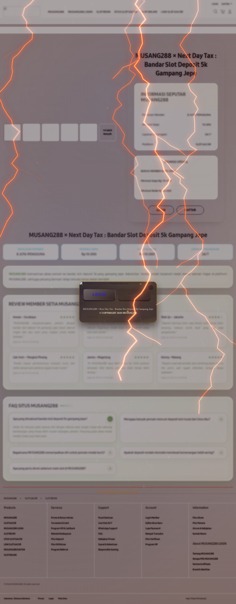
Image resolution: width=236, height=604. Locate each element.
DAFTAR (134, 294)
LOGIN (99, 294)
